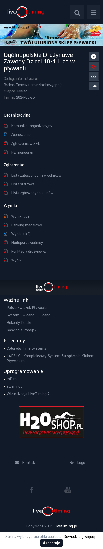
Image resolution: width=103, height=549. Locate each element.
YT (68, 489)
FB (34, 489)
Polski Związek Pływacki (27, 307)
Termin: (9, 97)
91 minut (14, 386)
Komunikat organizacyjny (31, 126)
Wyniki (16, 260)
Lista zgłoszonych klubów (32, 193)
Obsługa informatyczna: (21, 78)
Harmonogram (22, 152)
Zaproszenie (21, 135)
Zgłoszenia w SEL (25, 143)
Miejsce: (10, 91)
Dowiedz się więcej (79, 536)
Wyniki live (20, 216)
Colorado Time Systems (26, 348)
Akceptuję (51, 543)
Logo (26, 12)
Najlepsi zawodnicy (27, 242)
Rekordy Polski (19, 322)
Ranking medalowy (26, 225)
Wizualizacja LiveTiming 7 (28, 394)
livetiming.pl (66, 526)
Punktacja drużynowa (28, 251)
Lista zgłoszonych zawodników (36, 175)
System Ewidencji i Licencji (29, 315)
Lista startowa (22, 184)
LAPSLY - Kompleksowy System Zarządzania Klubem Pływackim (50, 358)
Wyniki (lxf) (20, 234)
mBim (12, 379)
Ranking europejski (22, 330)
